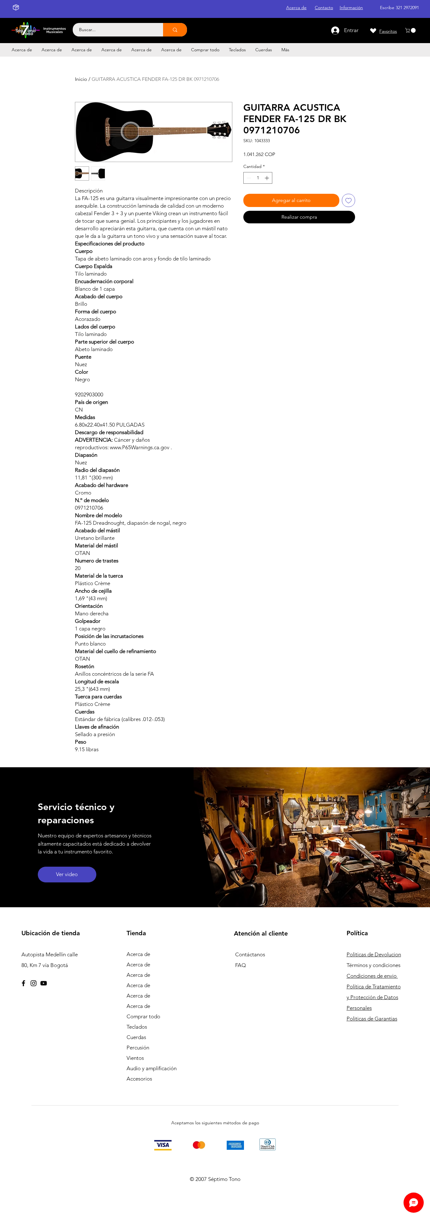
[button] (411, 30)
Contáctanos (250, 954)
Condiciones (372, 976)
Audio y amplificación (152, 1068)
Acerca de (138, 954)
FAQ (240, 965)
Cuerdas (136, 1037)
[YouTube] (44, 983)
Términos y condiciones (373, 965)
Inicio (81, 79)
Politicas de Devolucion (374, 954)
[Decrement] (248, 177)
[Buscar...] (175, 29)
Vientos (135, 1058)
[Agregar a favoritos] (348, 200)
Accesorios (139, 1079)
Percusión (138, 1047)
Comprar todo (143, 1016)
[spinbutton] (257, 177)
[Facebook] (23, 983)
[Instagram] (33, 983)
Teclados (137, 1027)
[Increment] (267, 177)
